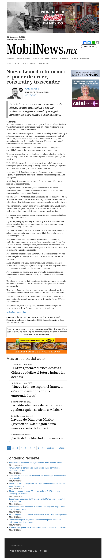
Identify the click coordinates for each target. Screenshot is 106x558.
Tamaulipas (37, 58)
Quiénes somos (16, 545)
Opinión (74, 58)
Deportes (84, 58)
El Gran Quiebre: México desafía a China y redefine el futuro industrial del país (38, 372)
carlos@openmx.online (16, 312)
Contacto (44, 550)
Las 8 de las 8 (43, 64)
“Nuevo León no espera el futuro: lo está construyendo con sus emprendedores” (37, 390)
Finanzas (64, 58)
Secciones (89, 46)
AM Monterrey (23, 58)
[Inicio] (43, 49)
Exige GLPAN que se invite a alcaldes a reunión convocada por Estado (38, 527)
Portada (10, 58)
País (47, 58)
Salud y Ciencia (28, 64)
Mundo (54, 58)
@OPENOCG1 (31, 95)
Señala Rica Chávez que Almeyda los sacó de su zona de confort (36, 462)
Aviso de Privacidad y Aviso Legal (23, 550)
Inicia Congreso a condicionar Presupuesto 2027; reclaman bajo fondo (38, 514)
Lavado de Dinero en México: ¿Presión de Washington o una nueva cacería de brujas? (33, 423)
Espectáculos (13, 64)
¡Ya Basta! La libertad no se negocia (37, 438)
